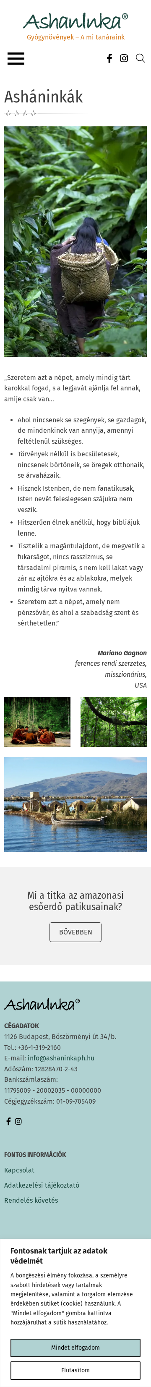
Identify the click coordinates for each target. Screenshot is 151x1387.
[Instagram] (123, 58)
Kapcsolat (19, 1170)
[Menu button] (16, 58)
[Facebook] (109, 58)
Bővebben (75, 932)
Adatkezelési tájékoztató (41, 1185)
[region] (75, 1313)
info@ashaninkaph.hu (61, 1058)
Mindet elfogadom (75, 1347)
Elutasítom (75, 1370)
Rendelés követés (31, 1200)
